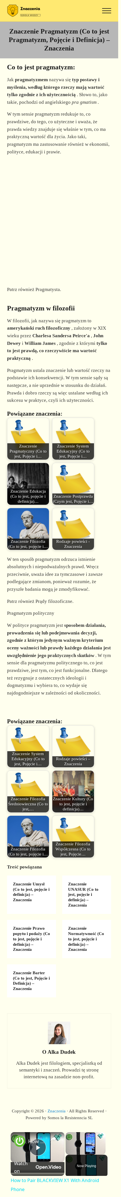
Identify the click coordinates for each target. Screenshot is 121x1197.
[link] (19, 1141)
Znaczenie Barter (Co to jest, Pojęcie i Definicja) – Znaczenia (31, 981)
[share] (53, 1139)
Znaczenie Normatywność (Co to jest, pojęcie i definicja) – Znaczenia (86, 939)
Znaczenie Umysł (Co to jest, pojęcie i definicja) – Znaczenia (31, 892)
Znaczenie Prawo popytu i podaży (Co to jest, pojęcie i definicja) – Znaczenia (31, 939)
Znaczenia (57, 1111)
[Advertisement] (60, 220)
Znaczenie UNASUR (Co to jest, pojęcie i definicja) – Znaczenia (83, 894)
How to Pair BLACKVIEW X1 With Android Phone (36, 1141)
